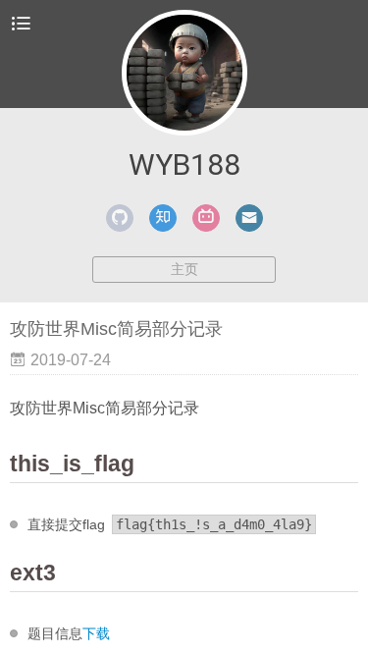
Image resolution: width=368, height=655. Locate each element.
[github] (119, 218)
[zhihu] (163, 218)
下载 (96, 633)
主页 (184, 269)
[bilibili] (206, 218)
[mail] (249, 218)
